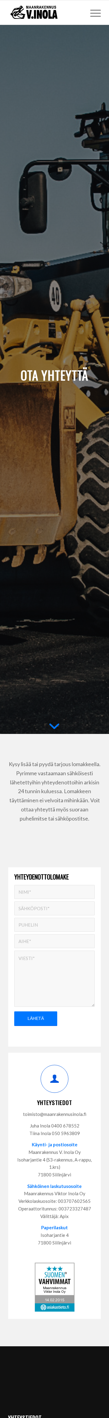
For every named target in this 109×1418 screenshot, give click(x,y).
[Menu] (92, 12)
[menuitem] (92, 12)
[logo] (45, 12)
